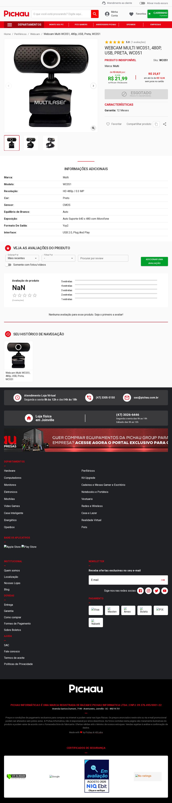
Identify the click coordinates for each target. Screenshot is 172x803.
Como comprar (12, 617)
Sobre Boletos (12, 630)
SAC (6, 645)
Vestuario (87, 499)
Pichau (89, 732)
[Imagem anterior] (9, 86)
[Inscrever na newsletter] (163, 580)
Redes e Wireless (92, 506)
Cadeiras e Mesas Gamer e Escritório (103, 484)
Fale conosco (12, 651)
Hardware (9, 470)
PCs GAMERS (81, 25)
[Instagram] (148, 590)
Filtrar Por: (48, 255)
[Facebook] (140, 590)
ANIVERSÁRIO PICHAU (106, 25)
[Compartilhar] (164, 124)
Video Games (12, 506)
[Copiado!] (156, 124)
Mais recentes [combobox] (16, 258)
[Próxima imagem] (93, 86)
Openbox (9, 527)
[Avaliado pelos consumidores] (96, 776)
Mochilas (9, 499)
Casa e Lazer (89, 513)
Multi (116, 66)
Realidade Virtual (91, 520)
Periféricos (88, 470)
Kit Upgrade (88, 477)
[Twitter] (156, 590)
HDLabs (99, 732)
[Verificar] (16, 778)
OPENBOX (130, 25)
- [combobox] (44, 258)
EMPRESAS (155, 25)
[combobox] (64, 14)
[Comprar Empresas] (86, 440)
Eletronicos (10, 492)
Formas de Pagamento (17, 623)
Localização (11, 576)
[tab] (11, 143)
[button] (108, 124)
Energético (10, 520)
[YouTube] (164, 590)
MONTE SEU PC (56, 25)
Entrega (8, 604)
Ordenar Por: (13, 255)
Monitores (10, 484)
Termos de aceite (14, 657)
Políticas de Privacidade (18, 664)
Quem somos (12, 570)
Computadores (12, 477)
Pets (84, 527)
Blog (6, 589)
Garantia (8, 611)
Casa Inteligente (13, 513)
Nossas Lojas (12, 583)
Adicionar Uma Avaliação (154, 261)
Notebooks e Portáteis (94, 492)
